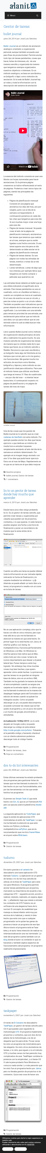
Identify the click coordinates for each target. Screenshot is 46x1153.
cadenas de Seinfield (13, 437)
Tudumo (14, 876)
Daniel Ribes (34, 832)
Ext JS (16, 802)
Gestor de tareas (26, 475)
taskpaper (10, 1011)
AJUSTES (30, 1145)
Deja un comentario (15, 754)
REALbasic (22, 835)
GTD (17, 1032)
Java (24, 750)
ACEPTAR (8, 1149)
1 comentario (12, 479)
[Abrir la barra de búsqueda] (37, 15)
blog (5, 939)
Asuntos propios (13, 472)
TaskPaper (30, 820)
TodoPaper (31, 814)
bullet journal (12, 34)
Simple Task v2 (22, 798)
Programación (12, 747)
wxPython (22, 829)
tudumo (9, 858)
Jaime (38, 1068)
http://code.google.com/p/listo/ (18, 730)
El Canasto (18, 1023)
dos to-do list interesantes (21, 765)
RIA (40, 802)
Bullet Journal (10, 46)
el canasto (25, 869)
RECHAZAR (20, 1149)
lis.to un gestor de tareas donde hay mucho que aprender (20, 494)
